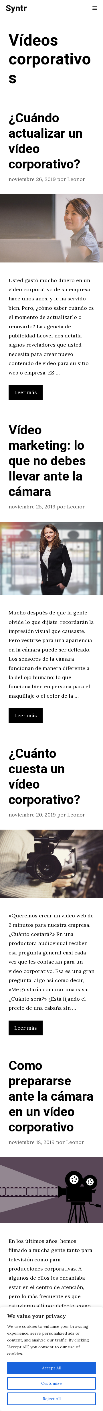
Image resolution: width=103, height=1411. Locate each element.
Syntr (16, 8)
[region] (51, 1359)
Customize (51, 1383)
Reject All (52, 1398)
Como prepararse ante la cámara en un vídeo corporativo (51, 1096)
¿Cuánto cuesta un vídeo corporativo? (44, 776)
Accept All (51, 1368)
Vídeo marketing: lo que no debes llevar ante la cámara (47, 461)
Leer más (25, 392)
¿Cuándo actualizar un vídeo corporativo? (46, 141)
